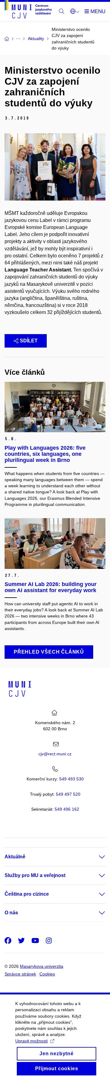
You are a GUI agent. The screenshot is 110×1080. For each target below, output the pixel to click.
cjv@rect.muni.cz (55, 753)
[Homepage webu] (28, 10)
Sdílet (29, 340)
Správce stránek (20, 973)
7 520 (68, 794)
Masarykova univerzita (41, 966)
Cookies (47, 973)
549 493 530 (71, 778)
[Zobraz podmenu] (96, 857)
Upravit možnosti (31, 1040)
